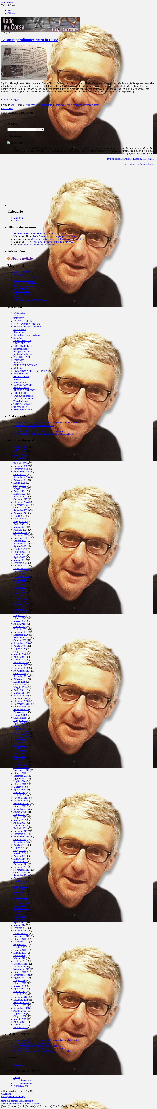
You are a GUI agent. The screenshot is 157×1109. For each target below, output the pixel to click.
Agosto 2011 (19, 944)
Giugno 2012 (19, 916)
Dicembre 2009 (21, 999)
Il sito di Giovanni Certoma (26, 335)
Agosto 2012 (19, 911)
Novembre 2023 (21, 538)
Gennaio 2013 (20, 897)
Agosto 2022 (19, 579)
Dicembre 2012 (21, 900)
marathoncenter (20, 348)
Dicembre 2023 (21, 535)
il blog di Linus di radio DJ (26, 286)
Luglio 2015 (19, 814)
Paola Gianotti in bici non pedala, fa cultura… (54, 233)
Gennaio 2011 (20, 963)
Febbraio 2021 (20, 629)
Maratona (18, 218)
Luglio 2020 (19, 648)
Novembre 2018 (21, 704)
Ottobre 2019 (19, 673)
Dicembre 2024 (21, 502)
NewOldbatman (21, 233)
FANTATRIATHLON (24, 321)
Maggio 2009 (20, 1019)
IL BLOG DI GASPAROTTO (28, 283)
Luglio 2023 (19, 549)
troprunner (18, 297)
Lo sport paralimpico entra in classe (29, 40)
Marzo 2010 (19, 991)
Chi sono (11, 13)
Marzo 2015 (19, 825)
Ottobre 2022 (19, 574)
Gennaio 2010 (20, 997)
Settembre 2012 (21, 908)
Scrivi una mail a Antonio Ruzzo (138, 164)
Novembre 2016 (21, 770)
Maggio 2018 (20, 720)
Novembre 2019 (21, 670)
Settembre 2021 (21, 610)
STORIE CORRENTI (24, 390)
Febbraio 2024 (20, 529)
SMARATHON (21, 387)
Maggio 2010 (20, 986)
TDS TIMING (20, 393)
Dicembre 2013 (21, 867)
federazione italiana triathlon (27, 326)
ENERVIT (18, 318)
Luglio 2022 (19, 582)
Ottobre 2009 (19, 1005)
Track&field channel (23, 395)
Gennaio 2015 (20, 831)
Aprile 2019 (19, 690)
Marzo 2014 (19, 858)
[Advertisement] (30, 187)
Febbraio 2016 (20, 795)
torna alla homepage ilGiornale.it (17, 1100)
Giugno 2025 (19, 485)
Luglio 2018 (19, 715)
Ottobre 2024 (19, 507)
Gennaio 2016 (20, 798)
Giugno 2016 (19, 784)
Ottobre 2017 (19, 740)
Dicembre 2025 (21, 469)
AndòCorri (18, 275)
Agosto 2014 (19, 845)
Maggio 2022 (20, 587)
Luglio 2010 (19, 980)
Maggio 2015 (20, 820)
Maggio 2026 (20, 455)
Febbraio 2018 (20, 728)
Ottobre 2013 (19, 872)
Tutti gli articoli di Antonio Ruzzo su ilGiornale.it (130, 158)
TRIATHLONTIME (23, 398)
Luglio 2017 (19, 748)
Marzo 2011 (19, 958)
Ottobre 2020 (19, 640)
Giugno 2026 (19, 452)
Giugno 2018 (19, 717)
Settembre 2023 (21, 543)
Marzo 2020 (19, 659)
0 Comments (7, 108)
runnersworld (19, 382)
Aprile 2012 (19, 922)
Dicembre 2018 (21, 701)
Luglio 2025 (19, 482)
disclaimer (6, 1093)
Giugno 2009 (19, 1016)
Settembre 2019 (21, 676)
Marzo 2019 (19, 693)
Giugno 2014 (19, 850)
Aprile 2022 (19, 590)
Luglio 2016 (19, 781)
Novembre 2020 (21, 637)
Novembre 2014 (21, 836)
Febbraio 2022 (20, 596)
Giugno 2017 (19, 751)
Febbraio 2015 (20, 828)
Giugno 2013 (19, 883)
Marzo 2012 (19, 925)
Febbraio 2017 (20, 762)
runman (17, 379)
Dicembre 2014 (21, 834)
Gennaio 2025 (20, 499)
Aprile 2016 (19, 789)
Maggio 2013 (20, 886)
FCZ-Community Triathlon (26, 324)
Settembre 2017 (21, 742)
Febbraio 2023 (20, 563)
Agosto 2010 (19, 977)
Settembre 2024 (21, 510)
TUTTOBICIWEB (22, 404)
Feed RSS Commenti (29, 1103)
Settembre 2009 (21, 1008)
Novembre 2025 (21, 471)
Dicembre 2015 (21, 800)
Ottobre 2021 (19, 607)
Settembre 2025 (21, 477)
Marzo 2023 (19, 560)
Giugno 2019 (19, 684)
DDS (16, 315)
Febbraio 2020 (20, 662)
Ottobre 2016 (19, 773)
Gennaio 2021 (20, 632)
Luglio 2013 (19, 881)
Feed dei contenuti (22, 1080)
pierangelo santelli (92, 105)
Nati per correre (21, 351)
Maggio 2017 (20, 753)
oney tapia (61, 105)
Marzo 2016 (19, 792)
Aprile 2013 (19, 889)
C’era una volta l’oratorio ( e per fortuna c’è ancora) (38, 431)
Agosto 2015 (19, 811)
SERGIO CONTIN (23, 384)
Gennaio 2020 (20, 665)
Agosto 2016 (19, 778)
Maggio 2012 (20, 919)
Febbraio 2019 (20, 695)
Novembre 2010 (21, 969)
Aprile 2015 (19, 822)
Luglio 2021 (19, 615)
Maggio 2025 (20, 488)
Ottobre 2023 (19, 540)
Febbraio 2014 (20, 861)
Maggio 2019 (20, 687)
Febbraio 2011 (20, 961)
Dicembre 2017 (21, 734)
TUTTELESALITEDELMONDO (30, 299)
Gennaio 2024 (20, 532)
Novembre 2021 (21, 604)
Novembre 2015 (21, 803)
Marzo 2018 (19, 726)
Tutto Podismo (20, 401)
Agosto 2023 (19, 546)
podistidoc (18, 362)
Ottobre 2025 (19, 474)
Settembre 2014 (21, 842)
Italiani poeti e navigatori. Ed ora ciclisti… (53, 242)
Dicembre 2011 (20, 933)
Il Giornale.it (19, 329)
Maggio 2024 (20, 521)
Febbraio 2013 (20, 894)
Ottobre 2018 (19, 706)
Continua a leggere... (11, 99)
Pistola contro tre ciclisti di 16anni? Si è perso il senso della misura (45, 433)
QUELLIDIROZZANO (25, 365)
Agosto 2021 (19, 612)
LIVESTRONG (21, 343)
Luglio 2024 (19, 516)
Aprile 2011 (19, 955)
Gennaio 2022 (20, 599)
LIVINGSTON (21, 288)
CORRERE (19, 313)
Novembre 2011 (21, 936)
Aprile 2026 (19, 458)
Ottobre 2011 (19, 939)
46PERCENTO (21, 272)
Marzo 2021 (19, 626)
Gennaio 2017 (20, 764)
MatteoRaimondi (21, 291)
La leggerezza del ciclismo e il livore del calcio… (37, 428)
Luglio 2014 (19, 847)
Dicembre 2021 (21, 601)
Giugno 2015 (19, 817)
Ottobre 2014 (19, 839)
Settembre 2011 (21, 941)
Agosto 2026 (19, 446)
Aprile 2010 (19, 988)
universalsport (20, 407)
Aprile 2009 (19, 1022)
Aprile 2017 (19, 756)
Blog (9, 10)
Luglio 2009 (19, 1013)
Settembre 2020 (21, 643)
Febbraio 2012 (20, 928)
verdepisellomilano (22, 409)
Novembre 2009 (21, 1002)
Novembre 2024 (21, 505)
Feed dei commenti (22, 1083)
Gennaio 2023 (20, 565)
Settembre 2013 (21, 875)
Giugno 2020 (19, 651)
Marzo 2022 (19, 593)
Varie (13, 105)
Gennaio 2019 (20, 698)
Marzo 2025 (19, 493)
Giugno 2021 (19, 618)
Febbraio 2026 (20, 463)
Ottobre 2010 (19, 972)
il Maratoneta (19, 332)
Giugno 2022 (19, 585)
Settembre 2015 (21, 809)
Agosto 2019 (19, 679)
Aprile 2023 (19, 557)
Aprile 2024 (19, 524)
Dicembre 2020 (21, 634)
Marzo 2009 (19, 1024)
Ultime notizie (21, 258)
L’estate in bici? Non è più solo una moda (33, 425)
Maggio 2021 (20, 621)
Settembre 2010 (21, 975)
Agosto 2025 (19, 480)
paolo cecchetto (74, 105)
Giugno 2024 (19, 518)
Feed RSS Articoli (10, 1103)
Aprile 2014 (19, 856)
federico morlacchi (31, 105)
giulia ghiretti (48, 105)
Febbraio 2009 (20, 1027)
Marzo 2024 (19, 527)
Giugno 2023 (19, 552)
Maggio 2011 (19, 952)
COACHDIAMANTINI (25, 277)
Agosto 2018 (19, 712)
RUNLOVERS (21, 376)
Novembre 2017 (21, 737)
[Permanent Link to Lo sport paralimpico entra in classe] (24, 78)
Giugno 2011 (19, 950)
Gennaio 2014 (20, 864)
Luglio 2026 (19, 449)
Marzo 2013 (19, 892)
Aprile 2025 (19, 491)
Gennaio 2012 (20, 930)
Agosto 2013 (19, 878)
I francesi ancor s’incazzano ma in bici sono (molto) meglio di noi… (46, 422)
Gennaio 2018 (20, 731)
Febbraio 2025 (20, 496)
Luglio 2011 (19, 947)
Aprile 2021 (19, 623)
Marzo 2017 (19, 759)
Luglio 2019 (19, 681)
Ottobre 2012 (19, 905)
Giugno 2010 (19, 983)
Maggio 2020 (20, 654)
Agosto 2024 (19, 513)
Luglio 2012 (19, 914)
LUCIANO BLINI (22, 346)
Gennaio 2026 (20, 466)
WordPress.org (20, 1085)
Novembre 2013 (21, 869)
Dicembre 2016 (21, 767)
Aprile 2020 (19, 657)
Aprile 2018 (19, 723)
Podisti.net (18, 360)
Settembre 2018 (21, 709)
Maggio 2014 (20, 853)
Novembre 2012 (21, 903)
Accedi (16, 1077)
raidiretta (17, 368)
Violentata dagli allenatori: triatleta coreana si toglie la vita (58, 239)
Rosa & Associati (21, 373)
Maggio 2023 (20, 554)
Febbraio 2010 (20, 994)
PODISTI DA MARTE (24, 357)
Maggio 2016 (20, 787)
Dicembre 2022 (21, 568)
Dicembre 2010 (21, 966)
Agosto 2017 (19, 745)
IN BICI (17, 337)
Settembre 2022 (21, 576)
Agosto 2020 (19, 646)
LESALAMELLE (22, 340)
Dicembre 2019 (21, 668)
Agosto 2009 (19, 1010)
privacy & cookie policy (13, 1096)
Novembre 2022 (21, 571)
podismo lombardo (22, 354)
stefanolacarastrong (22, 294)
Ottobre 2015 (19, 806)
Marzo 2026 (19, 460)
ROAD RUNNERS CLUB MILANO (32, 371)
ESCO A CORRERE (23, 280)
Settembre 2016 (21, 775)
